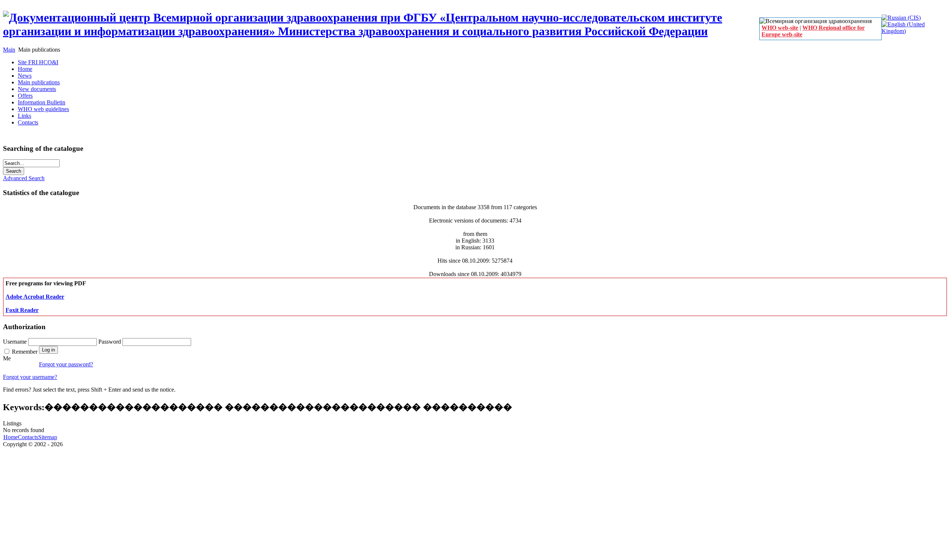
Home (10, 437)
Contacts (28, 437)
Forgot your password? (66, 364)
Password (110, 341)
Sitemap (47, 437)
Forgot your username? (30, 377)
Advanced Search (24, 178)
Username (15, 341)
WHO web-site (779, 28)
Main (9, 49)
